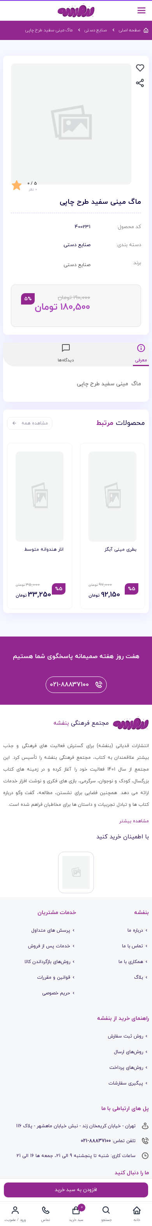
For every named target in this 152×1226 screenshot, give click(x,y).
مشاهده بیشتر (134, 821)
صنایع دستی (77, 244)
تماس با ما (132, 946)
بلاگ (138, 977)
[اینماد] (76, 872)
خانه (137, 1219)
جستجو (106, 1219)
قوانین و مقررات (53, 977)
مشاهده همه (34, 423)
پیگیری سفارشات (125, 1083)
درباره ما (135, 930)
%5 (131, 589)
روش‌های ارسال (128, 1052)
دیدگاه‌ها (66, 360)
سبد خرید (76, 1219)
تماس (45, 1219)
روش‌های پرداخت (126, 1068)
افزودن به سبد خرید (76, 1189)
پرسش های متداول (50, 930)
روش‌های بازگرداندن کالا (47, 962)
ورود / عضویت (15, 1219)
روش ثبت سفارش (125, 1036)
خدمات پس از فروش (49, 946)
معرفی (141, 360)
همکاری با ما (130, 962)
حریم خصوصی (56, 993)
